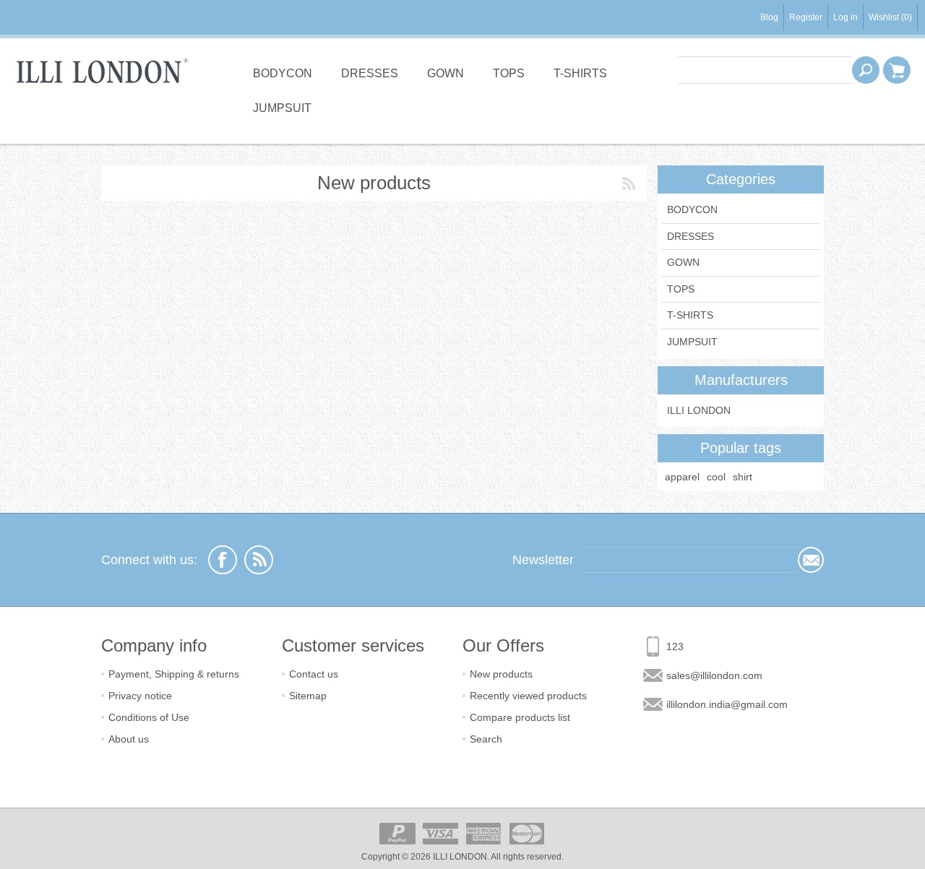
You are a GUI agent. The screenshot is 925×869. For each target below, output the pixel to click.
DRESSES (369, 73)
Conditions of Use (148, 717)
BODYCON (282, 73)
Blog (769, 17)
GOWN (445, 73)
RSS (628, 183)
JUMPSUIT (282, 108)
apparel (682, 477)
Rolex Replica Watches (46, 149)
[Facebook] (222, 559)
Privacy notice (140, 695)
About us (128, 739)
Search (486, 739)
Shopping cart (897, 70)
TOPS (509, 73)
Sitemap (308, 695)
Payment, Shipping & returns (173, 674)
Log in (845, 17)
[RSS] (258, 559)
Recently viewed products (528, 695)
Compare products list (520, 717)
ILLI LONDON (699, 410)
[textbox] (765, 70)
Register (805, 17)
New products (501, 674)
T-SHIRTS (580, 73)
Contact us (313, 674)
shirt (742, 477)
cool (716, 477)
